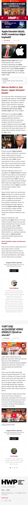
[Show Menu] (2, 18)
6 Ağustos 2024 (16, 40)
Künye (3, 490)
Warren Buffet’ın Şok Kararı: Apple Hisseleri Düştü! (13, 81)
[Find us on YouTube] (6, 501)
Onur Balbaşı (7, 40)
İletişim (8, 490)
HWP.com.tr (4, 493)
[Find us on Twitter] (2, 501)
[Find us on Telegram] (10, 501)
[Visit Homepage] (14, 18)
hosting (8, 493)
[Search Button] (25, 18)
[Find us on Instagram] (8, 501)
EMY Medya (12, 487)
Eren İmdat (6, 338)
